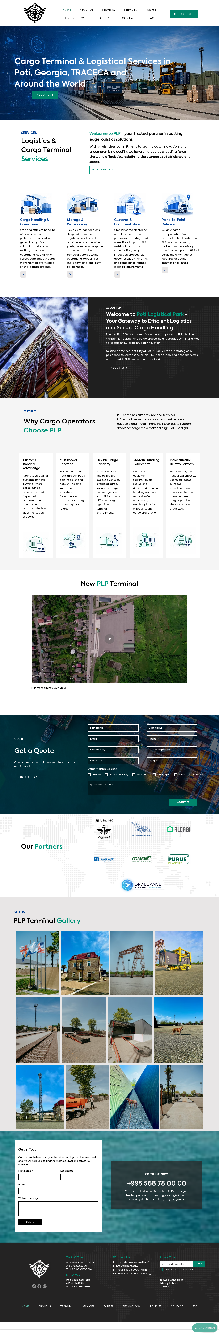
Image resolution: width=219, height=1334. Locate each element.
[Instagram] (45, 1286)
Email (22, 1184)
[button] (103, 18)
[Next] (211, 73)
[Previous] (7, 73)
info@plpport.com (127, 1266)
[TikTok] (34, 1286)
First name (25, 1171)
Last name (66, 1171)
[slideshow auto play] (186, 688)
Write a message (28, 1198)
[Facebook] (39, 1286)
